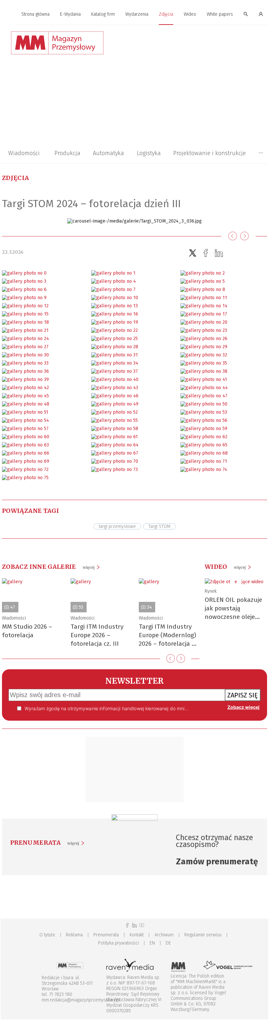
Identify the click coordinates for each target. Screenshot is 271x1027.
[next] (181, 658)
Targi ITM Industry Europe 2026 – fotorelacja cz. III (97, 635)
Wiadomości (24, 153)
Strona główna (35, 14)
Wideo (190, 14)
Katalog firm (103, 14)
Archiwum (164, 935)
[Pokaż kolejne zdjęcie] (244, 236)
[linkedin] (219, 253)
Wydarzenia (136, 14)
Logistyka (149, 153)
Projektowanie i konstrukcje (209, 153)
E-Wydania (70, 14)
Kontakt (137, 935)
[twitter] (193, 253)
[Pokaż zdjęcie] (24, 273)
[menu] (134, 14)
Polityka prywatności (118, 943)
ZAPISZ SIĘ (242, 695)
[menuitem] (35, 14)
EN (152, 943)
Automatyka (108, 153)
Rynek (211, 591)
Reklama (74, 935)
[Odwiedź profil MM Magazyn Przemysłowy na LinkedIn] (134, 925)
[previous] (170, 658)
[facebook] (206, 253)
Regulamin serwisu (202, 935)
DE (168, 943)
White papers (220, 14)
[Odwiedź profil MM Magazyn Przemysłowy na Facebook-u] (127, 925)
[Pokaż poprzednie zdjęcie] (233, 236)
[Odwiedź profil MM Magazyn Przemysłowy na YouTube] (141, 925)
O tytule (47, 935)
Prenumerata (106, 935)
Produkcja (67, 153)
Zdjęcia (166, 14)
